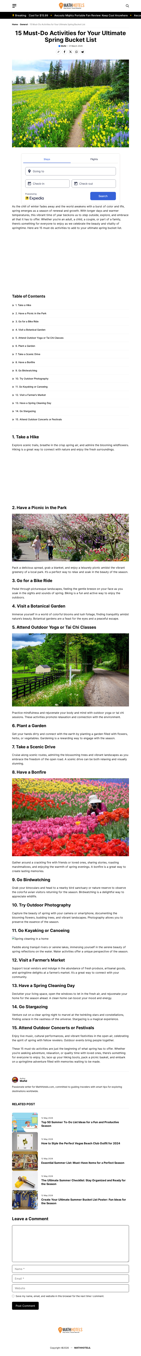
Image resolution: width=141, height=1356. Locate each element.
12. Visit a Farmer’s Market (30, 394)
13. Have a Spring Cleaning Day (33, 403)
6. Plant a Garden (25, 345)
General (24, 24)
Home (15, 24)
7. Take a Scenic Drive (27, 354)
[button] (127, 6)
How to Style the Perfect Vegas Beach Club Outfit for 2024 (80, 1143)
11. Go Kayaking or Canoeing (31, 386)
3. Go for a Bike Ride (27, 321)
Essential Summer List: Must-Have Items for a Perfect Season (82, 1162)
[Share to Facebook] (64, 51)
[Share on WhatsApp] (76, 51)
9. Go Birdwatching (26, 370)
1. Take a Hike (23, 305)
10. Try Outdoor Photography (31, 378)
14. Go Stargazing (25, 411)
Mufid (63, 46)
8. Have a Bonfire (25, 362)
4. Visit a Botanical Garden (30, 329)
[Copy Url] (58, 51)
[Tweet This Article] (70, 51)
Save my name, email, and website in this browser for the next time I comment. (60, 1296)
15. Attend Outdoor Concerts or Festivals (38, 419)
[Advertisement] (70, 260)
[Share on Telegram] (82, 51)
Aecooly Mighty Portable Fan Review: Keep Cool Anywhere (75, 15)
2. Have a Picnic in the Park (30, 313)
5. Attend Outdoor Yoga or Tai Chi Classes (39, 337)
